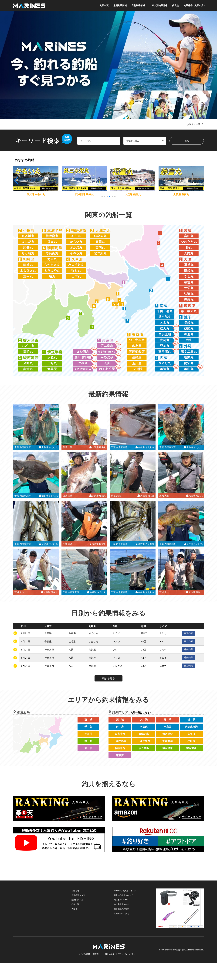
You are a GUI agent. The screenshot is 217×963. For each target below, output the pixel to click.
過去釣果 (188, 633)
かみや (181, 194)
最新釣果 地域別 (78, 895)
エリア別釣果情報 (158, 5)
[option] (108, 65)
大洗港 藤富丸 (133, 194)
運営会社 (96, 954)
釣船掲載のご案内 (121, 909)
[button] (201, 180)
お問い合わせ (109, 954)
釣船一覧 (104, 5)
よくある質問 (84, 954)
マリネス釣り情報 (178, 950)
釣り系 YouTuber (121, 899)
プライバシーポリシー (127, 954)
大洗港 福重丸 (84, 194)
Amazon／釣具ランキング (125, 890)
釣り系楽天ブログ (121, 904)
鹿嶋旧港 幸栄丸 (36, 194)
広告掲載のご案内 (121, 913)
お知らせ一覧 (193, 124)
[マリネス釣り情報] (29, 5)
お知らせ (75, 890)
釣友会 (175, 5)
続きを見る (108, 678)
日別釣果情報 (138, 5)
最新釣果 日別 (77, 899)
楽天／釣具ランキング (123, 895)
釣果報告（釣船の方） (195, 5)
